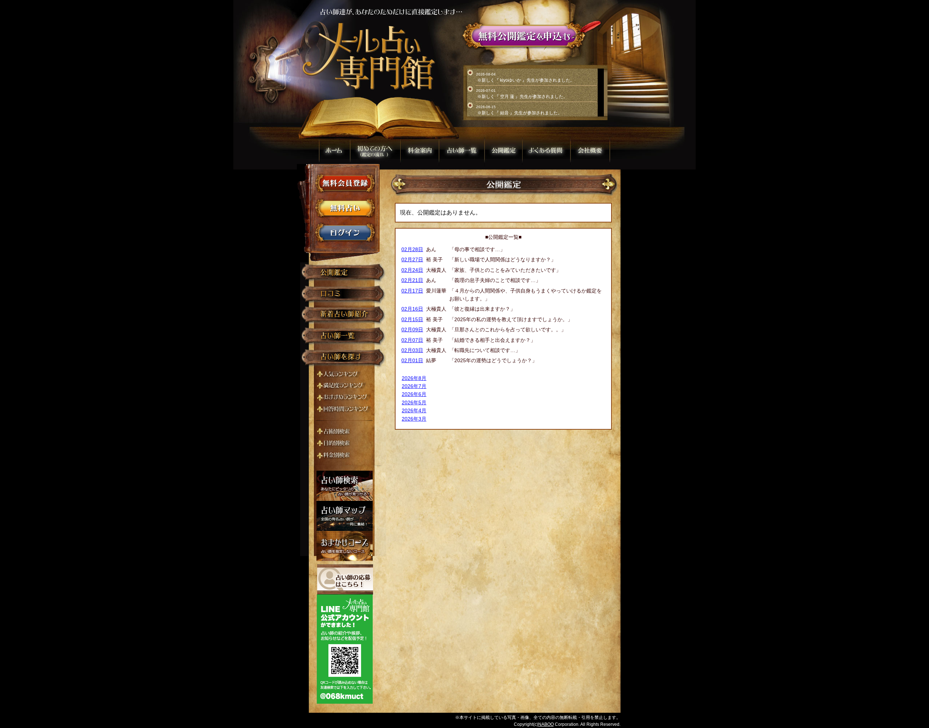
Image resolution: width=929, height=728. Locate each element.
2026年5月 (414, 402)
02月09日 (412, 329)
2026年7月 (414, 386)
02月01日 (412, 360)
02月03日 (412, 350)
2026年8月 (414, 378)
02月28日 (412, 249)
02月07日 (412, 340)
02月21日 (412, 280)
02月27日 (412, 259)
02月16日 (412, 309)
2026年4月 (414, 410)
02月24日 (412, 270)
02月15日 (412, 319)
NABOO (546, 724)
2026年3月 (414, 419)
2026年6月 (414, 394)
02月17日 (412, 291)
